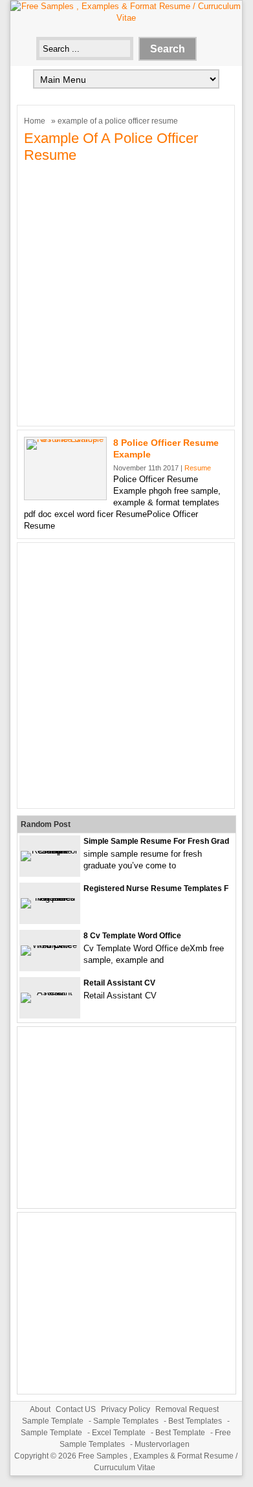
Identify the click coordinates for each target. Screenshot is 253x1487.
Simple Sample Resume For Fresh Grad (156, 841)
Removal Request (187, 1409)
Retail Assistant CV (119, 982)
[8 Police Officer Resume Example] (65, 439)
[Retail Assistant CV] (50, 992)
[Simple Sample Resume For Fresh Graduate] (50, 850)
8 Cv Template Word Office (132, 935)
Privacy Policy (125, 1409)
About (40, 1409)
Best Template (180, 1432)
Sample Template (52, 1421)
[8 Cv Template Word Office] (50, 945)
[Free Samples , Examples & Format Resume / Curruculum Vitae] (126, 18)
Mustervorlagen (162, 1444)
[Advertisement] (126, 293)
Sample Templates (126, 1421)
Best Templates (195, 1421)
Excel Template (119, 1432)
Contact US (76, 1409)
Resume (197, 468)
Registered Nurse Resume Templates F (155, 888)
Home (34, 121)
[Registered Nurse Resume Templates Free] (50, 898)
